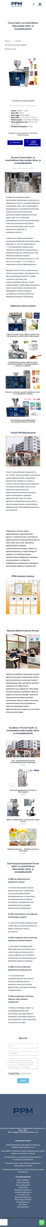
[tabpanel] (23, 73)
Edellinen (10, 72)
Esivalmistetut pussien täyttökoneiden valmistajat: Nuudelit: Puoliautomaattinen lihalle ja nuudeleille (23, 364)
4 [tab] (26, 91)
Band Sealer (23, 1204)
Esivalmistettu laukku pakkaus (16, 45)
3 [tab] (24, 91)
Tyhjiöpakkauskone (23, 1202)
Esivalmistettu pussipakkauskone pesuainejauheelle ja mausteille (23, 421)
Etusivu (7, 41)
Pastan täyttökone (23, 1180)
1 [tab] (20, 91)
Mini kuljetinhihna (23, 1207)
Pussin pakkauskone (23, 1185)
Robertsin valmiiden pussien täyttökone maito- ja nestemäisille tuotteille (23, 393)
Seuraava (36, 72)
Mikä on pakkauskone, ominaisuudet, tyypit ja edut (23, 820)
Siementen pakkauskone (23, 1192)
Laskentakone (23, 1187)
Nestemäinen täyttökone (23, 1190)
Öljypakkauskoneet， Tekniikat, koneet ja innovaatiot (23, 850)
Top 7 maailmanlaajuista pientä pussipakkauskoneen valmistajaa (23, 761)
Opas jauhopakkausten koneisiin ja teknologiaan (23, 791)
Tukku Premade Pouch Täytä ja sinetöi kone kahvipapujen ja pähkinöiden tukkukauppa (23, 335)
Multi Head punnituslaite (23, 1199)
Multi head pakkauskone (23, 1197)
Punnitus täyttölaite (23, 1182)
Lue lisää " (23, 765)
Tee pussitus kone (23, 1195)
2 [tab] (22, 91)
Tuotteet (18, 41)
